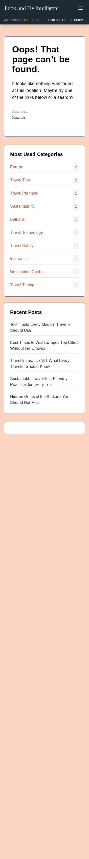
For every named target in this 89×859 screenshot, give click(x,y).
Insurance (19, 259)
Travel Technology (26, 232)
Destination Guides (27, 272)
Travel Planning (24, 193)
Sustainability (22, 206)
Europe (16, 167)
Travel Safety (22, 245)
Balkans (17, 219)
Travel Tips (20, 180)
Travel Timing (22, 285)
